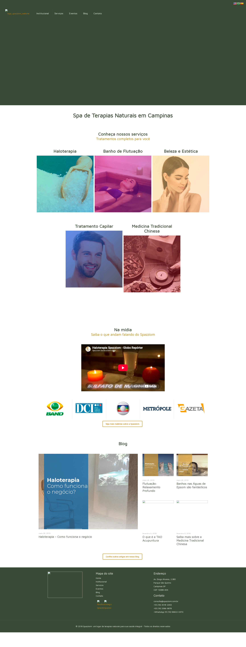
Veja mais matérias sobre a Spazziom (122, 424)
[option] (88, 497)
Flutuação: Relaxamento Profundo (151, 487)
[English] (235, 3)
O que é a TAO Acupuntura (152, 538)
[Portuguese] (238, 3)
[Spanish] (242, 3)
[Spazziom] (17, 13)
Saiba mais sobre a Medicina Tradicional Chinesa (190, 540)
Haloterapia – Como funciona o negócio (65, 536)
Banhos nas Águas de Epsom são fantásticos (192, 485)
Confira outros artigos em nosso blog (122, 556)
